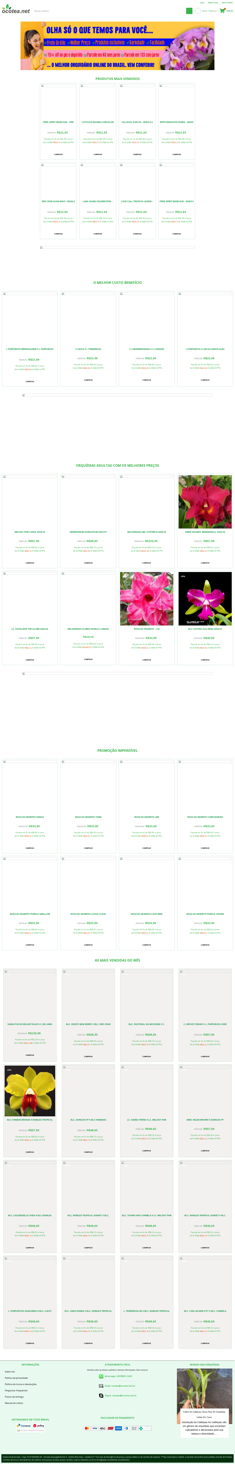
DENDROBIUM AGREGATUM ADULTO (88, 532)
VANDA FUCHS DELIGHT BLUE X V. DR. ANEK (29, 1024)
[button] (58, 154)
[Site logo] (16, 11)
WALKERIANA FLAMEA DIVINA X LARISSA (88, 629)
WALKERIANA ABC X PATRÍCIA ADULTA (146, 532)
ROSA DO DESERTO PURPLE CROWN (205, 914)
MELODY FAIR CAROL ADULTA (30, 532)
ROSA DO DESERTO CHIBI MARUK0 (205, 817)
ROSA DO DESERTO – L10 (147, 629)
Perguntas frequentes (16, 1390)
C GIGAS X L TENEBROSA (88, 349)
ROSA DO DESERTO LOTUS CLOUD (88, 914)
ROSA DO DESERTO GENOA (30, 817)
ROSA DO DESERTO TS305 (88, 817)
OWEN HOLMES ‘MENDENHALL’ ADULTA (205, 532)
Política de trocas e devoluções (21, 1384)
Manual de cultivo (14, 1403)
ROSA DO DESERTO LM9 (146, 817)
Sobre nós (10, 1371)
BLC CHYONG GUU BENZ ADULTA (205, 629)
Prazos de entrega (14, 1396)
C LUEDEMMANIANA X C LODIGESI (146, 349)
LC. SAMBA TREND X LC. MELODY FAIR (146, 1120)
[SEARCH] (189, 11)
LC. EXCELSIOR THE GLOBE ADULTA (30, 629)
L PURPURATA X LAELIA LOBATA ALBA (205, 349)
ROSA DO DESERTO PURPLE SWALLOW (30, 914)
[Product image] (146, 502)
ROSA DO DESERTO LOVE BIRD (147, 914)
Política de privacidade (16, 1377)
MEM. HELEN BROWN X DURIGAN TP (205, 1120)
